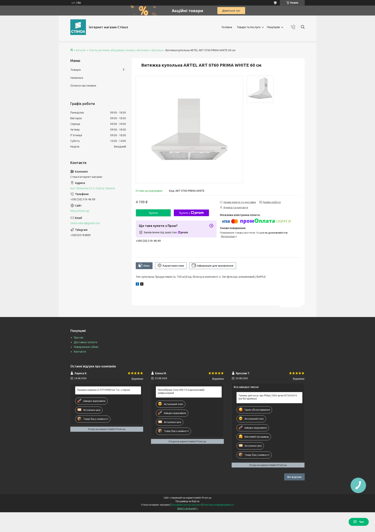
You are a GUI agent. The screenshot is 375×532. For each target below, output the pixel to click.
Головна (227, 27)
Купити (153, 212)
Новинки (76, 77)
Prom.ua (206, 497)
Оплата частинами (83, 85)
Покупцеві (273, 27)
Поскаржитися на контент (186, 504)
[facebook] (137, 284)
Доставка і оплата (85, 342)
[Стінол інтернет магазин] (78, 27)
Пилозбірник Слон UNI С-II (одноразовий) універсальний (181, 391)
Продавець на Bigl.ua (187, 501)
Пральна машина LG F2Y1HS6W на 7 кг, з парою (103, 390)
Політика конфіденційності (218, 504)
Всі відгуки (294, 477)
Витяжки (143, 50)
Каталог (81, 50)
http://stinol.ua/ (79, 210)
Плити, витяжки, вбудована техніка (112, 50)
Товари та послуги (248, 27)
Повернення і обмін (86, 346)
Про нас (79, 337)
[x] (141, 284)
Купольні (157, 50)
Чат (361, 521)
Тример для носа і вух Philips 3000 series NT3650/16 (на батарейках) (267, 397)
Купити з (184, 212)
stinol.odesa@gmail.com (85, 223)
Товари (75, 69)
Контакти (80, 351)
